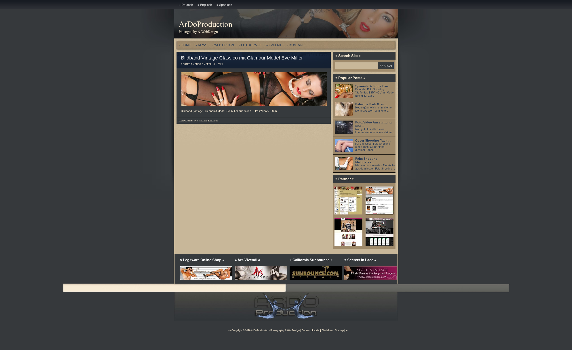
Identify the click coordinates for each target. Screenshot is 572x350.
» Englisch (205, 4)
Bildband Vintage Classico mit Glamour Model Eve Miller (242, 58)
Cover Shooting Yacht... (373, 140)
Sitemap (339, 330)
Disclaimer (327, 330)
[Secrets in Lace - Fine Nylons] (348, 244)
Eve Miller (200, 120)
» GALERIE (274, 45)
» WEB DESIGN (223, 45)
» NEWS (201, 45)
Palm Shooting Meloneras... (366, 160)
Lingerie (213, 120)
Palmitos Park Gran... (371, 104)
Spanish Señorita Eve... (373, 86)
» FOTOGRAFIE (250, 45)
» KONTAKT (295, 45)
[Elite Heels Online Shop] (348, 212)
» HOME (185, 45)
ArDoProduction (205, 23)
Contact (306, 330)
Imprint (316, 330)
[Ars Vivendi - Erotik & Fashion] (379, 244)
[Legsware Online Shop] (379, 212)
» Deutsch (186, 4)
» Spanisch (224, 4)
